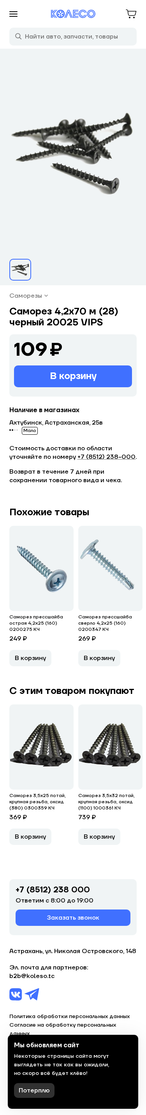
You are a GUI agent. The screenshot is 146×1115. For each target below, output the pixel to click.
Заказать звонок (73, 918)
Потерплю (34, 1090)
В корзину (73, 376)
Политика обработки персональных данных (69, 1016)
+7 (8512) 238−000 (106, 457)
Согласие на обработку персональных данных (62, 1029)
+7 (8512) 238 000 (53, 890)
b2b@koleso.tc (32, 976)
